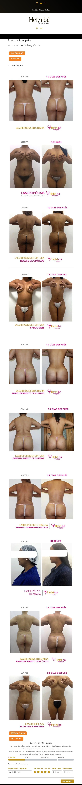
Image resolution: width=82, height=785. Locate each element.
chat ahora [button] (16, 739)
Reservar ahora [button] (18, 733)
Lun (35, 768)
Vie (49, 768)
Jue (45, 768)
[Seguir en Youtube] (41, 3)
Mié (42, 768)
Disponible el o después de (17, 768)
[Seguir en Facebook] (45, 3)
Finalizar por (67, 768)
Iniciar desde (56, 768)
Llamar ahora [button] (17, 53)
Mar (38, 768)
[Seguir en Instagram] (37, 3)
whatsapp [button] (15, 59)
